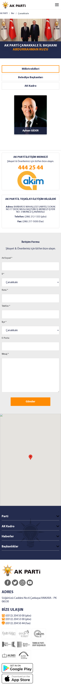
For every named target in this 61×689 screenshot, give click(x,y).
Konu (5, 290)
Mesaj (5, 354)
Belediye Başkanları (30, 77)
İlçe (4, 322)
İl (3, 274)
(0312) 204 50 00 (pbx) (18, 615)
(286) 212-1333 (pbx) (36, 216)
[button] (30, 457)
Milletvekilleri (30, 69)
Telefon (6, 306)
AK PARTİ (4, 13)
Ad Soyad (7, 258)
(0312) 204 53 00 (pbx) (18, 619)
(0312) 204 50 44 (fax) (17, 623)
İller (12, 13)
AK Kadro (30, 86)
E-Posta (5, 338)
